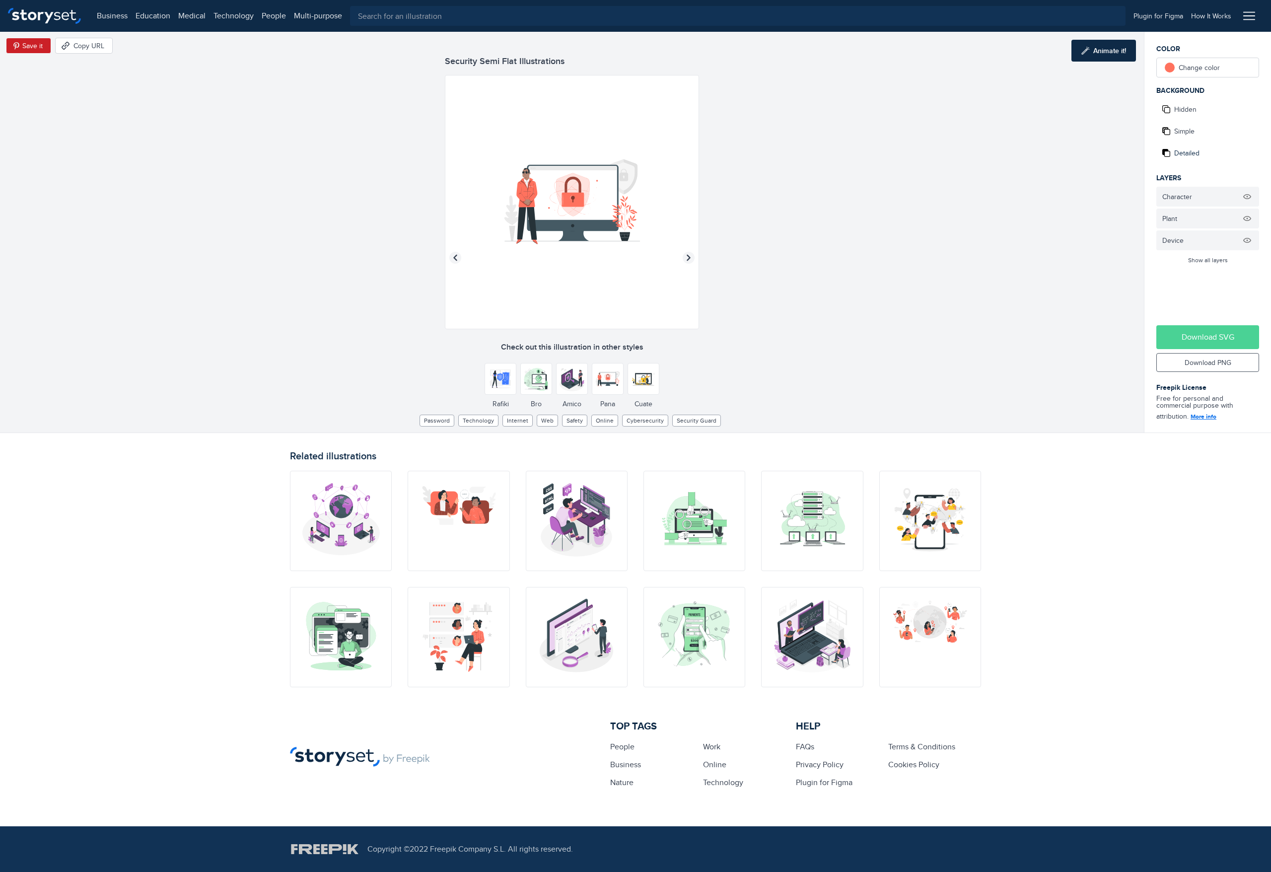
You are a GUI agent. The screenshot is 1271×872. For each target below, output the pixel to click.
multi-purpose (318, 15)
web (547, 420)
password (437, 420)
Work (711, 746)
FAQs (805, 746)
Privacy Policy (820, 764)
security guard (696, 420)
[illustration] (341, 521)
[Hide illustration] (1247, 197)
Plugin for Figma (824, 782)
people (274, 15)
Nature (622, 782)
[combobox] (738, 16)
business (112, 15)
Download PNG (1208, 362)
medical (192, 15)
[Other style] (500, 379)
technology (233, 15)
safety (574, 420)
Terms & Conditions (921, 746)
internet (517, 420)
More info (1203, 417)
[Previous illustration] (455, 258)
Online (605, 420)
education (153, 15)
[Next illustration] (689, 258)
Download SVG (1208, 337)
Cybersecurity (645, 420)
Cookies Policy (913, 764)
